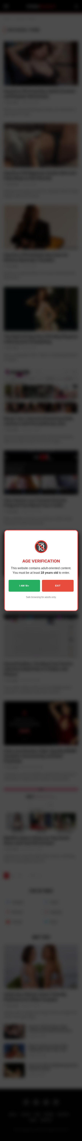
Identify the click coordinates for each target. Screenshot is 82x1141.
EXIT (57, 585)
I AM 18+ (24, 585)
